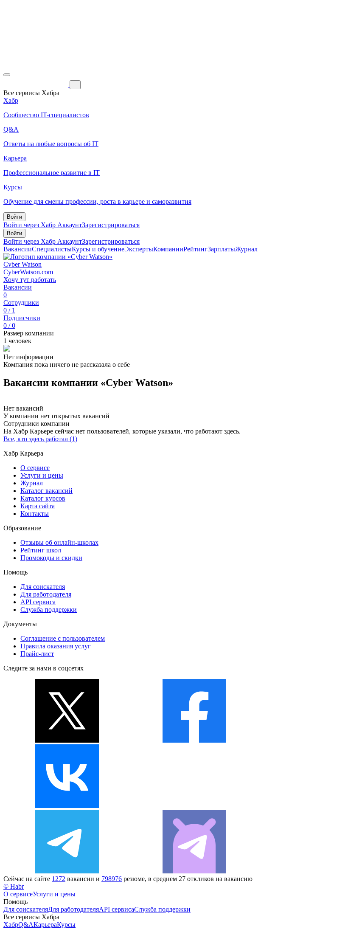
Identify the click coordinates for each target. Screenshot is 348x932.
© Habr (13, 886)
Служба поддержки (48, 609)
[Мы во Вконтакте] (67, 805)
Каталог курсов (42, 498)
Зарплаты (221, 249)
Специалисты (52, 249)
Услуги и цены (41, 475)
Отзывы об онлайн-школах (59, 542)
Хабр (10, 924)
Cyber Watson (22, 264)
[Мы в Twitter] (67, 740)
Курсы (66, 924)
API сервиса (38, 601)
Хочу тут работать (29, 279)
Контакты (34, 513)
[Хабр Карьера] (36, 84)
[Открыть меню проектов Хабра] (6, 74)
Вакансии (17, 249)
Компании (168, 249)
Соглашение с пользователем (62, 638)
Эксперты (138, 249)
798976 (111, 878)
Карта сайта (37, 506)
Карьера (45, 924)
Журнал (246, 249)
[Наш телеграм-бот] (194, 871)
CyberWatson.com (28, 272)
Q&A (26, 924)
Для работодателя (45, 594)
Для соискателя (42, 586)
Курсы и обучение (98, 249)
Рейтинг (195, 249)
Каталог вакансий (46, 490)
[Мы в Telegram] (67, 871)
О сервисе (35, 467)
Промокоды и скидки (51, 557)
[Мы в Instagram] (194, 805)
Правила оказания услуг (55, 646)
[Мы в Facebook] (194, 740)
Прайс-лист (37, 653)
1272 (58, 878)
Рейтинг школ (40, 550)
